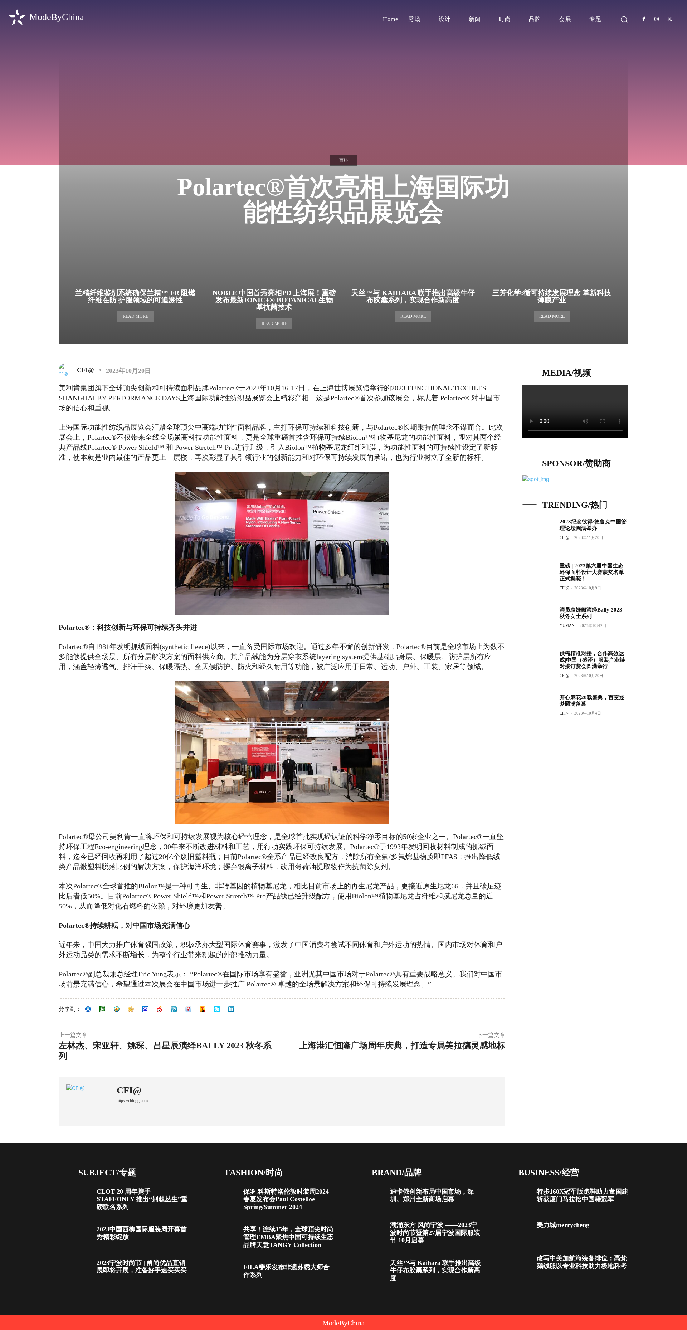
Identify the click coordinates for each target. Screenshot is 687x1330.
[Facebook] (643, 19)
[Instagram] (656, 19)
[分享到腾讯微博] (174, 1009)
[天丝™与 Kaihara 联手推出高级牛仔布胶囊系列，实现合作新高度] (368, 1268)
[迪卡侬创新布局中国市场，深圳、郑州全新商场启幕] (368, 1197)
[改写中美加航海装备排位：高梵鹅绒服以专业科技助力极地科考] (515, 1264)
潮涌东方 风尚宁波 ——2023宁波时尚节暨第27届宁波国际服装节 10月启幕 (435, 1232)
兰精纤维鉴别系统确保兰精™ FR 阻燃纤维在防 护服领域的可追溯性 (135, 296)
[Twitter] (669, 19)
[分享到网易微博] (188, 1009)
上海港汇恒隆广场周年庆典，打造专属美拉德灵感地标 (402, 1045)
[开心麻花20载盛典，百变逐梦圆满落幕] (538, 709)
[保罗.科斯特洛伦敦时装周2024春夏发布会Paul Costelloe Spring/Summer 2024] (221, 1197)
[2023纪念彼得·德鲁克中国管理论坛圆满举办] (538, 534)
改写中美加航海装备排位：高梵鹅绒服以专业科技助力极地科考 (582, 1262)
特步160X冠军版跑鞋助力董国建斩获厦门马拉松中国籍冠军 (582, 1195)
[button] (624, 19)
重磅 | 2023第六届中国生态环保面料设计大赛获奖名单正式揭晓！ (592, 572)
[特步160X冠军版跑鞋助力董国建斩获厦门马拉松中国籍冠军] (515, 1197)
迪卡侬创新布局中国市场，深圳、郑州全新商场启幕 (432, 1195)
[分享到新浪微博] (159, 1009)
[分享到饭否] (217, 1009)
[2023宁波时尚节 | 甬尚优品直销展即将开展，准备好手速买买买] (75, 1268)
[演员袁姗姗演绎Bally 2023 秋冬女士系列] (538, 622)
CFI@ (85, 370)
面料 (343, 160)
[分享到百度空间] (145, 1009)
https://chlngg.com (132, 1100)
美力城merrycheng (563, 1224)
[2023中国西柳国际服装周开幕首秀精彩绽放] (75, 1235)
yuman (567, 625)
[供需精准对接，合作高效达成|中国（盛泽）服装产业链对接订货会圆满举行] (538, 665)
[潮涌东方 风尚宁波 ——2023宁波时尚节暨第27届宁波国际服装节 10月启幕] (368, 1230)
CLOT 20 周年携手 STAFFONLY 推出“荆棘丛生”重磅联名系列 (142, 1199)
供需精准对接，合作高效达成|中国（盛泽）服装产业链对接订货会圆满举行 (592, 660)
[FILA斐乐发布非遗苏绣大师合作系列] (221, 1273)
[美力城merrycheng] (515, 1230)
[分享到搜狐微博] (202, 1009)
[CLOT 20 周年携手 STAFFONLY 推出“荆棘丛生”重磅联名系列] (75, 1197)
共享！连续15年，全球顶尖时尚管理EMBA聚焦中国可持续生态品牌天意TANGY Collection (288, 1237)
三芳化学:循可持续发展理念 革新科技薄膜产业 (551, 296)
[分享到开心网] (131, 1009)
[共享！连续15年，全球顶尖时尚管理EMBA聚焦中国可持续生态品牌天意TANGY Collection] (221, 1235)
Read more (135, 316)
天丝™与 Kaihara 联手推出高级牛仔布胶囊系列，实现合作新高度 (413, 296)
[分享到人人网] (88, 1009)
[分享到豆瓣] (102, 1009)
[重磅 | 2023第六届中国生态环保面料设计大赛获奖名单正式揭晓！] (538, 578)
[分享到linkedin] (231, 1009)
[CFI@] (67, 370)
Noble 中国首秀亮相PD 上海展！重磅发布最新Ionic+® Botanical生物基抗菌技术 (274, 300)
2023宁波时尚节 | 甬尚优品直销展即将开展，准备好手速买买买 (142, 1266)
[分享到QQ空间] (117, 1009)
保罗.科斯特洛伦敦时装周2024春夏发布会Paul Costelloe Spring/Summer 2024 (286, 1199)
